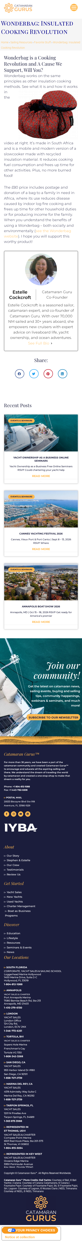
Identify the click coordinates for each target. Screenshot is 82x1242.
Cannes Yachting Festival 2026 (41, 533)
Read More (41, 476)
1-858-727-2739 (13, 1099)
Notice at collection (20, 1237)
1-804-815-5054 (13, 1147)
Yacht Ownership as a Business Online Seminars (41, 459)
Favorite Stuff (42, 42)
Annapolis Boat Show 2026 (41, 606)
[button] (19, 373)
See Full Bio (38, 343)
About (9, 846)
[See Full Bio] (51, 343)
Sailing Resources (21, 42)
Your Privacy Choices (35, 1230)
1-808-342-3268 (13, 1056)
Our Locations (16, 957)
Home (4, 42)
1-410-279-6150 (13, 1007)
